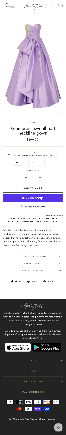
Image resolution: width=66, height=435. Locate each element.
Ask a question (33, 270)
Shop (33, 360)
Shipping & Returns (33, 256)
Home (32, 122)
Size (33, 152)
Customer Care (33, 381)
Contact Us (53, 155)
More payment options (33, 206)
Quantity (33, 170)
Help (33, 371)
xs (17, 162)
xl (49, 162)
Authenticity (33, 263)
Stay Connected (33, 392)
